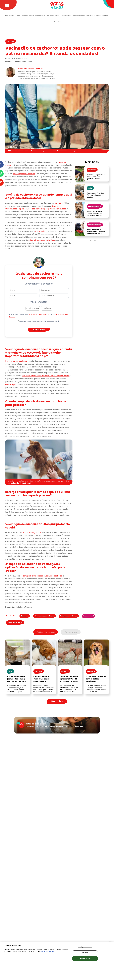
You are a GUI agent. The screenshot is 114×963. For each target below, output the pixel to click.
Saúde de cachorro (15, 622)
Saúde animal (88, 616)
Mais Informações (47, 951)
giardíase (51, 240)
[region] (57, 952)
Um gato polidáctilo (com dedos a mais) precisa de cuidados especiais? (16, 680)
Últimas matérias (70, 632)
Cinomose (56, 206)
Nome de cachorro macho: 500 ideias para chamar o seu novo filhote (96, 232)
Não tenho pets (34, 308)
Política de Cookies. (34, 951)
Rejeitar (85, 953)
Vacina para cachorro (68, 616)
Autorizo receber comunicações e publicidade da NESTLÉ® (40, 321)
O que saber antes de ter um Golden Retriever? (96, 679)
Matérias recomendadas (46, 632)
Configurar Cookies (85, 947)
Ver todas (57, 701)
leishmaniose (40, 240)
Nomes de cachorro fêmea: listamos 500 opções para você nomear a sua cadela (95, 214)
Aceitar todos (85, 958)
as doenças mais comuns (24, 173)
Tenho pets (47, 308)
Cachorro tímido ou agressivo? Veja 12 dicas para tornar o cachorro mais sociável (69, 681)
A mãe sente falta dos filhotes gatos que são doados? (95, 195)
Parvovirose (61, 209)
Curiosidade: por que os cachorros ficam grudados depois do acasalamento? (96, 178)
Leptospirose (48, 209)
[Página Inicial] (57, 5)
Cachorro (10, 41)
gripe (30, 240)
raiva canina (40, 231)
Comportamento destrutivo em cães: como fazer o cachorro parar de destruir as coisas (42, 681)
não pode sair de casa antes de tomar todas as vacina (45, 375)
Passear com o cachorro (16, 361)
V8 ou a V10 (60, 203)
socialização (10, 384)
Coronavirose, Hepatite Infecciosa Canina (23, 209)
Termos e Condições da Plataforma (39, 314)
